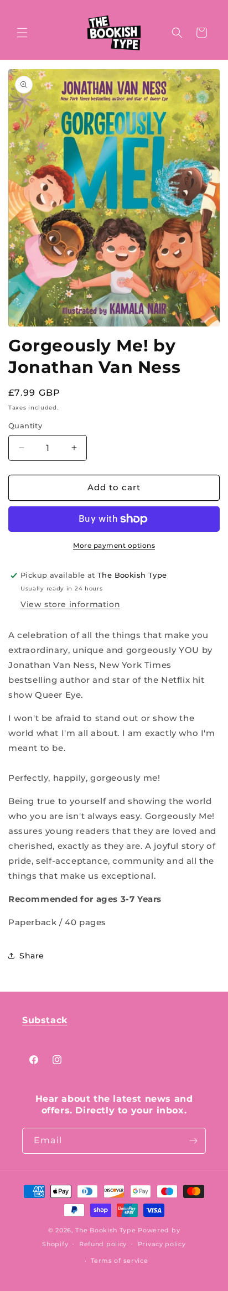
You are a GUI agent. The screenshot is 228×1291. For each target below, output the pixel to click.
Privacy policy (162, 1244)
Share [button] (31, 956)
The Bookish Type (105, 1230)
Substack (45, 1020)
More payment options (114, 545)
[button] (22, 32)
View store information (70, 604)
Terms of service (119, 1260)
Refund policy (103, 1244)
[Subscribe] (193, 1141)
